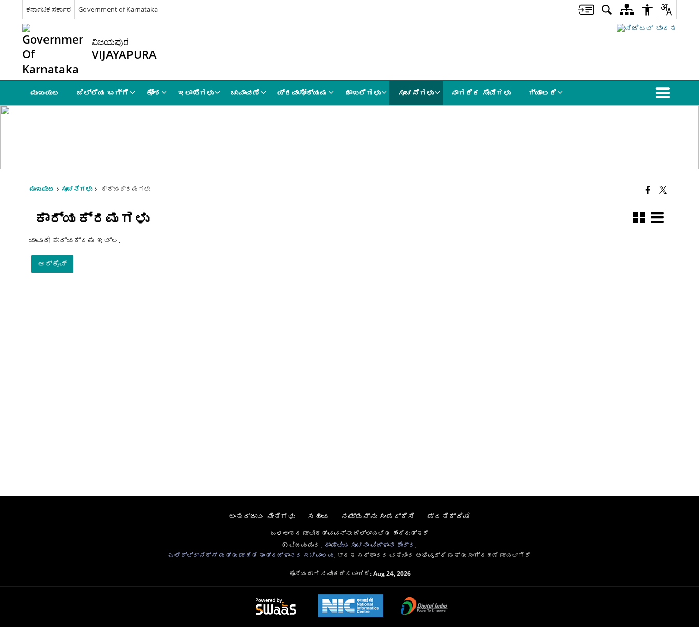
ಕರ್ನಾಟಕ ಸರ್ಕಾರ (48, 9)
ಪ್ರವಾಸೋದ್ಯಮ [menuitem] (302, 92)
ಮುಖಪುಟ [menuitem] (45, 92)
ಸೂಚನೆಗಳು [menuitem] (416, 92)
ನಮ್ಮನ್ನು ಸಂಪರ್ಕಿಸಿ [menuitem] (378, 516)
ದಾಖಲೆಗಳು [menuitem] (363, 92)
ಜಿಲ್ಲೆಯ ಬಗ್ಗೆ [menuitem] (103, 92)
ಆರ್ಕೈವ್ (52, 263)
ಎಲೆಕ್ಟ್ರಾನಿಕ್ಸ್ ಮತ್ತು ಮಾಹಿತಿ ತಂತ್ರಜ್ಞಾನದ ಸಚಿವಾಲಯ (251, 555)
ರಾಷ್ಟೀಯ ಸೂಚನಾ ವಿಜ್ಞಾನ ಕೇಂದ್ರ (369, 544)
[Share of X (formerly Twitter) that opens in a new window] (663, 189)
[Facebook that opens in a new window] (648, 189)
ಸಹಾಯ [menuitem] (318, 516)
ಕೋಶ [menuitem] (153, 92)
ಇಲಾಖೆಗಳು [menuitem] (196, 92)
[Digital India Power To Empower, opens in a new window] (424, 607)
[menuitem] (586, 9)
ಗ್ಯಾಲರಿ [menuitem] (542, 92)
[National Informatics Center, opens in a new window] (350, 607)
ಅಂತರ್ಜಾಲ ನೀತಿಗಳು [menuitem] (262, 516)
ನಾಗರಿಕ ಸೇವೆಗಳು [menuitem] (481, 92)
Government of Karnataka (118, 9)
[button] (664, 92)
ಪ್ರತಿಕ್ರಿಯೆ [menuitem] (448, 516)
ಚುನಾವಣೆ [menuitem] (245, 92)
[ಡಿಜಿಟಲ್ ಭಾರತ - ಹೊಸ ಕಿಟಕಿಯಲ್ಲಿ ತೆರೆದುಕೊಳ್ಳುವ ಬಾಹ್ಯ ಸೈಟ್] (647, 28)
